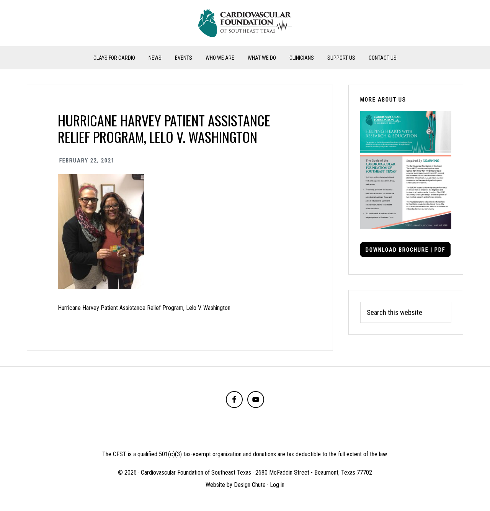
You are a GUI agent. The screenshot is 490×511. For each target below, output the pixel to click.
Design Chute (250, 484)
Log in (277, 484)
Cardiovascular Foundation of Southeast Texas (245, 23)
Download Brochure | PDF (405, 250)
